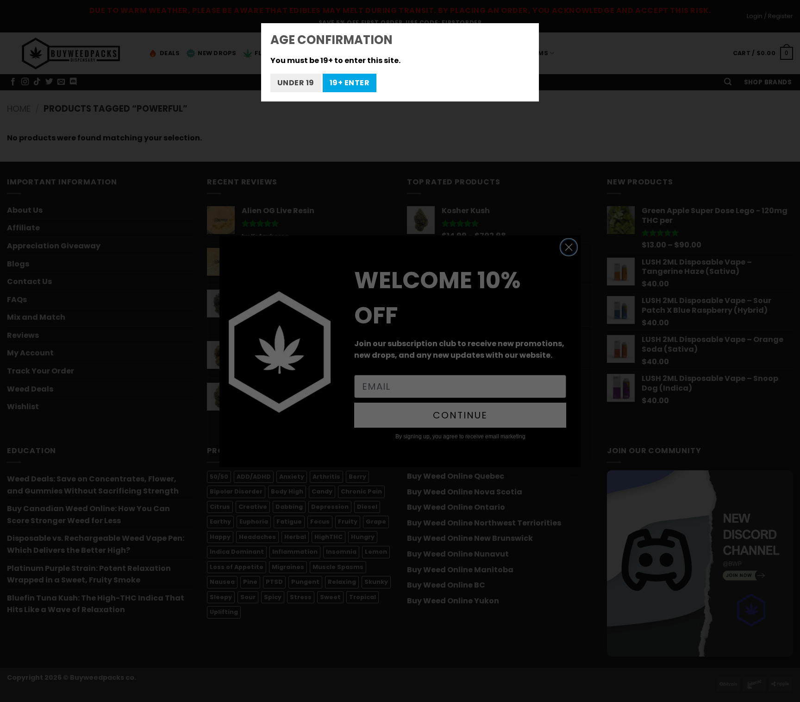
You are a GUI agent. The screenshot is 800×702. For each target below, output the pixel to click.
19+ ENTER (349, 82)
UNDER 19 (295, 82)
